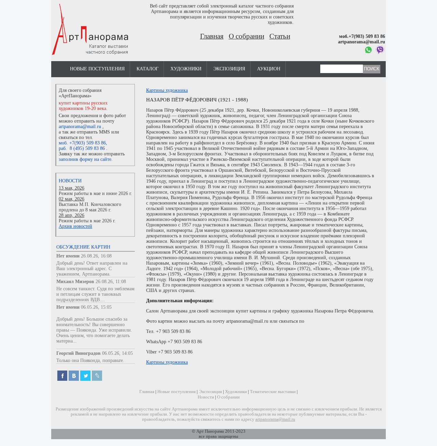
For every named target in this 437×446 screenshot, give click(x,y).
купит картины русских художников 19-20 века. (83, 105)
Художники (185, 68)
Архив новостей (75, 226)
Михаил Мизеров (75, 281)
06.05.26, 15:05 (96, 307)
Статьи (279, 36)
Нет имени (68, 256)
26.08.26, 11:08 (111, 281)
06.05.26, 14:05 (117, 353)
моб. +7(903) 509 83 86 (82, 142)
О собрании (246, 36)
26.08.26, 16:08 (96, 256)
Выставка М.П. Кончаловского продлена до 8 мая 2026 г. (90, 207)
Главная (212, 36)
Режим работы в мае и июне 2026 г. (95, 193)
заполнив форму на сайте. (86, 159)
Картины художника (167, 90)
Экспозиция (229, 68)
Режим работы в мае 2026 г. (87, 220)
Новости (70, 180)
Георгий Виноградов (78, 353)
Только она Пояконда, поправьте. (90, 360)
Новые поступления (97, 68)
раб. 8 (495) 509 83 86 (82, 148)
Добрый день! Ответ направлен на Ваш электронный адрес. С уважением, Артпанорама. (91, 269)
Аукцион (268, 68)
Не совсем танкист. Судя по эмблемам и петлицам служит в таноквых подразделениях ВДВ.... (95, 294)
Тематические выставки (273, 391)
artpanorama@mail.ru (80, 126)
